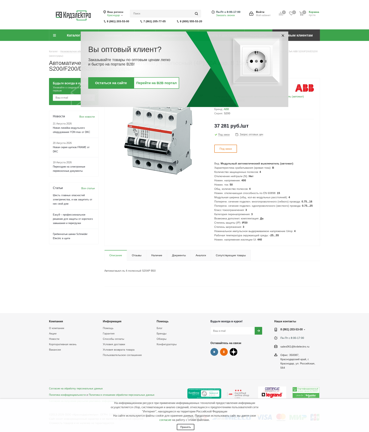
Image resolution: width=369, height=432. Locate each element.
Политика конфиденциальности (67, 395)
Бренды (161, 333)
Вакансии (55, 349)
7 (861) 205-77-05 (154, 21)
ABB (226, 109)
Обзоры (161, 338)
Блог (159, 328)
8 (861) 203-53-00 (118, 21)
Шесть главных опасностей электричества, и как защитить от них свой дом (72, 199)
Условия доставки (114, 344)
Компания (56, 321)
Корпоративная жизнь (62, 344)
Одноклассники (224, 352)
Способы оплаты (113, 338)
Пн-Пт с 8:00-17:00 (228, 11)
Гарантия (109, 333)
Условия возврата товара (119, 349)
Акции (53, 333)
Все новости (87, 116)
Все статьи (88, 188)
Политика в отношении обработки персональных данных (122, 395)
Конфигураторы (167, 344)
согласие (165, 419)
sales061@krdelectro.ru (294, 346)
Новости (54, 338)
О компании (56, 328)
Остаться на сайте (111, 83)
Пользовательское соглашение (122, 355)
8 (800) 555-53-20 (191, 21)
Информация (112, 321)
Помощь (108, 328)
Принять (185, 427)
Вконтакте (214, 352)
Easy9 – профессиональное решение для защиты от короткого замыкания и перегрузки (73, 219)
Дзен (233, 352)
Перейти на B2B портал (156, 83)
